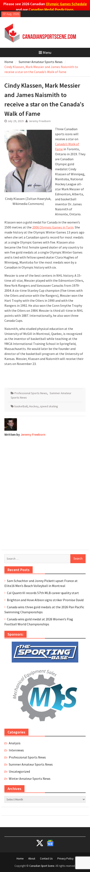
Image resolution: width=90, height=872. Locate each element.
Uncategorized (19, 771)
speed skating (49, 406)
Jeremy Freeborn (40, 121)
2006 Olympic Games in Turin (52, 227)
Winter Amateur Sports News (29, 778)
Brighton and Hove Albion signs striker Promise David (45, 600)
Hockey (34, 406)
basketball (21, 406)
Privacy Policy (65, 858)
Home (20, 858)
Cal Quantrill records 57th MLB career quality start (43, 593)
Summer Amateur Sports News (31, 764)
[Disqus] (44, 492)
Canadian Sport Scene (41, 866)
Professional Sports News (30, 393)
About (31, 858)
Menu (47, 52)
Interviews (16, 750)
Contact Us (46, 858)
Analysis (15, 743)
